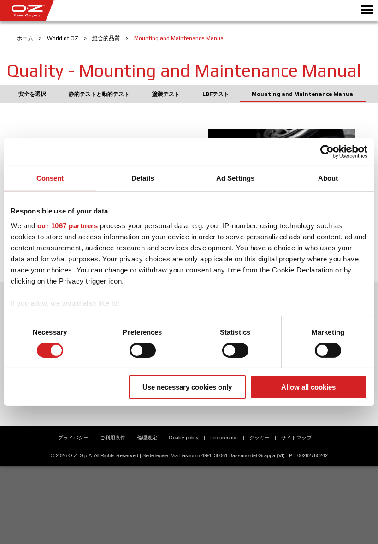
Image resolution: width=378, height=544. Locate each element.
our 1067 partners (67, 225)
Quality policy (184, 437)
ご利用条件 (112, 437)
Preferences (224, 437)
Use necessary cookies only (187, 387)
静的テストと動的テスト (99, 94)
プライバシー (73, 437)
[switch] (143, 350)
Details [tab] (142, 178)
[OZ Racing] (94, 10)
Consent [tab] (50, 178)
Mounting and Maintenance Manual (303, 94)
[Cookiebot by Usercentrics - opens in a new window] (327, 152)
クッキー (259, 437)
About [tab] (328, 178)
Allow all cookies (308, 387)
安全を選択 (32, 94)
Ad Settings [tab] (235, 178)
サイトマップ (296, 437)
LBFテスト (215, 94)
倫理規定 (147, 437)
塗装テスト (166, 94)
